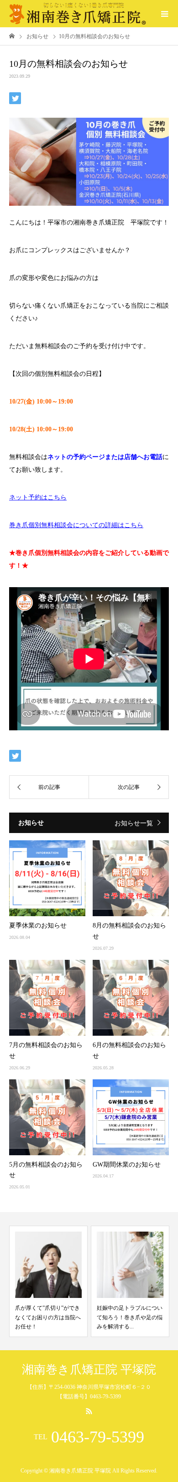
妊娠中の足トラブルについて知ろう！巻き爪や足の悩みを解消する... (129, 1317)
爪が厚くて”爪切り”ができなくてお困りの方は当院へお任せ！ (48, 1317)
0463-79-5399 (97, 1437)
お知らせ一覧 (134, 823)
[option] (48, 1281)
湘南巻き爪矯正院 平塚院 (89, 1370)
